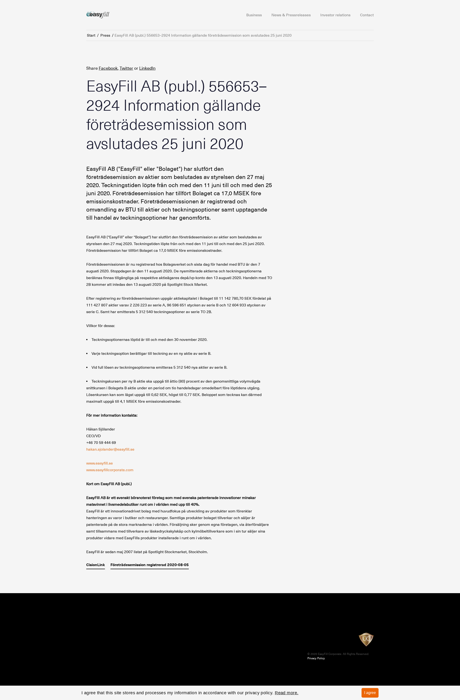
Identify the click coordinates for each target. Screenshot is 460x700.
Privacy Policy (316, 658)
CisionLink (95, 564)
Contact (367, 15)
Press (105, 35)
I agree (370, 693)
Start (91, 35)
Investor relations (335, 15)
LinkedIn (147, 68)
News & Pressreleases (291, 15)
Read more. (287, 692)
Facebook (108, 68)
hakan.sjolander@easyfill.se (110, 449)
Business (254, 15)
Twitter (126, 68)
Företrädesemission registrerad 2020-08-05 (149, 564)
